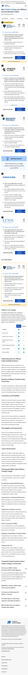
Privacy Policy (5, 665)
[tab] (20, 57)
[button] (21, 3)
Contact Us (4, 671)
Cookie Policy (5, 668)
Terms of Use (4, 662)
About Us (3, 656)
